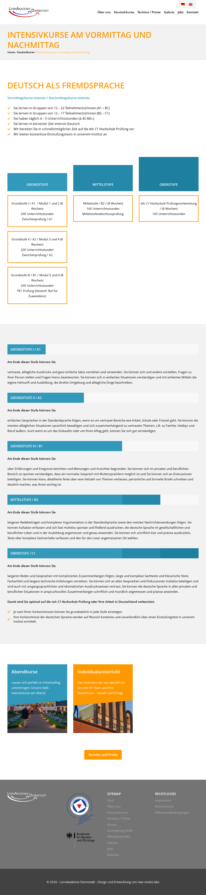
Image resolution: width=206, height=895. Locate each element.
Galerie (112, 843)
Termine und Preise (103, 755)
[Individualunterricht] (103, 698)
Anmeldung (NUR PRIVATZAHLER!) (120, 834)
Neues (112, 824)
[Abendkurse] (37, 698)
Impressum (163, 800)
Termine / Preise (119, 818)
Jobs (110, 849)
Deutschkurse (25, 52)
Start (110, 800)
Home (11, 52)
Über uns (114, 806)
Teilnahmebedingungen (172, 812)
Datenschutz (164, 806)
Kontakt (113, 855)
